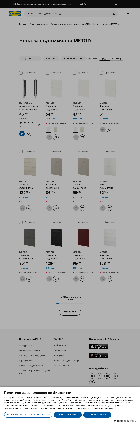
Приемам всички (97, 415)
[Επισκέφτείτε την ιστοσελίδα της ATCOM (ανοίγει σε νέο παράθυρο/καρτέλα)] (125, 421)
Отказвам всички (67, 415)
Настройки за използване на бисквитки (27, 415)
